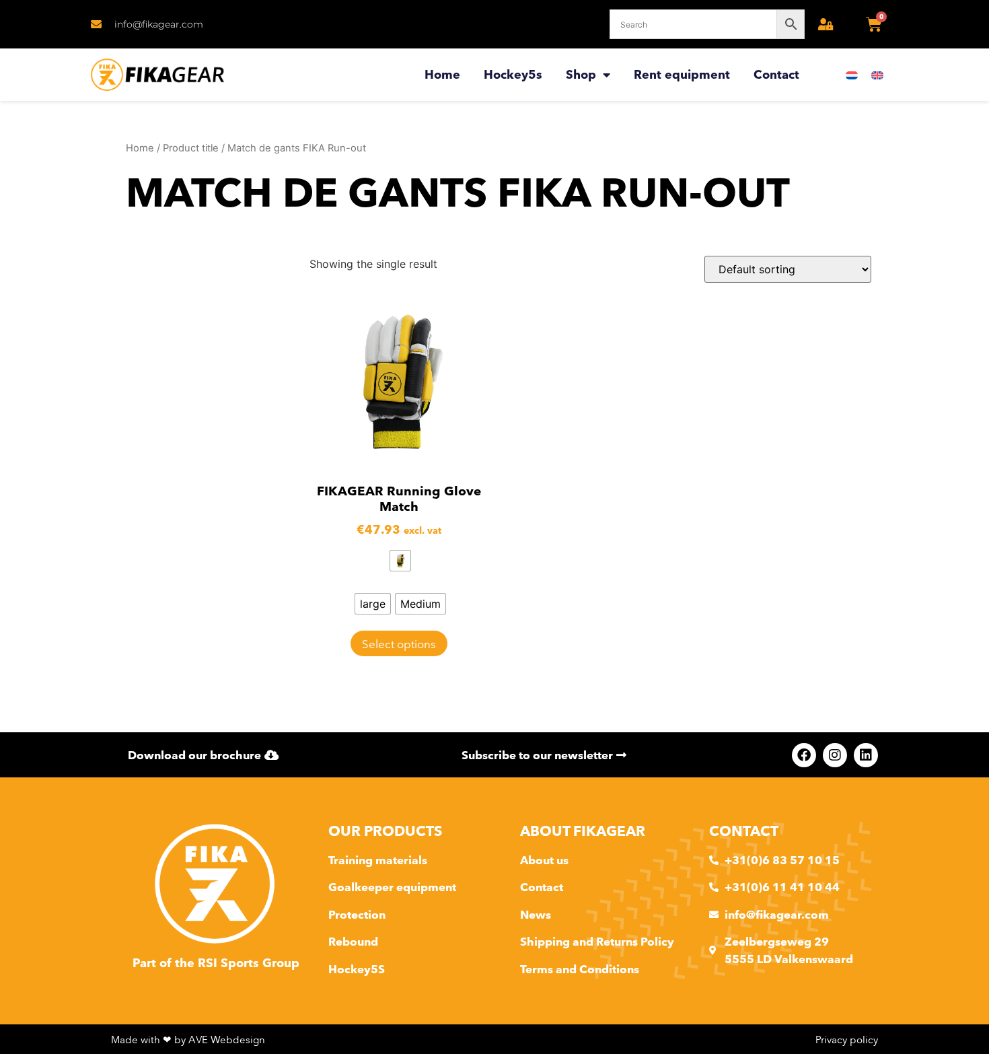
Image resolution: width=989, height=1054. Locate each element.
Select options (399, 644)
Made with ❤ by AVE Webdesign (188, 1039)
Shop (581, 74)
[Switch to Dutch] (852, 75)
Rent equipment (682, 74)
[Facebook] (804, 755)
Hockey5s (513, 74)
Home (442, 74)
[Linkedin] (866, 755)
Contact (776, 74)
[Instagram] (835, 755)
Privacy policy (846, 1039)
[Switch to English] (877, 75)
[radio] (400, 561)
